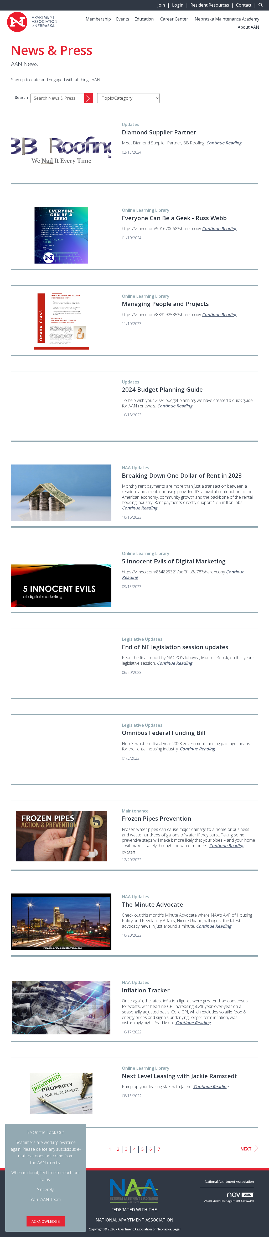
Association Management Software (229, 1201)
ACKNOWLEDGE (46, 1221)
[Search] (88, 98)
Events (122, 19)
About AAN (248, 27)
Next (246, 1149)
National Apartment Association (229, 1181)
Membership (98, 19)
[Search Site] (261, 5)
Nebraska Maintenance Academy (227, 19)
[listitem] (164, 5)
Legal (176, 1229)
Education (144, 19)
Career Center (174, 19)
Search (21, 97)
